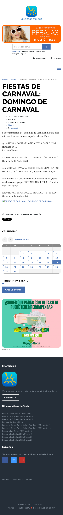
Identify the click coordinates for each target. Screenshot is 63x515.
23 (31, 267)
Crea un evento (13, 289)
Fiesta (13, 80)
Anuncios (17, 480)
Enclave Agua (40, 51)
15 (23, 262)
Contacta (9, 397)
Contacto (28, 480)
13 (6, 262)
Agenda (23, 54)
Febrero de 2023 (22, 239)
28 (15, 271)
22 (23, 267)
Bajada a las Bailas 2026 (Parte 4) (17, 434)
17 (40, 262)
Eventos (5, 80)
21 (15, 267)
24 (40, 267)
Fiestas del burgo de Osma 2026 (16, 413)
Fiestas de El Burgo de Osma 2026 (17, 416)
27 (6, 271)
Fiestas (32, 51)
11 (48, 258)
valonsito (15, 128)
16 (31, 262)
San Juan (25, 51)
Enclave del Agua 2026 (12, 422)
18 (48, 262)
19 (56, 262)
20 (6, 267)
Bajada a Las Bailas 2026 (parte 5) (17, 431)
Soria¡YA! (15, 54)
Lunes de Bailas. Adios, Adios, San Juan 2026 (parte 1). (26, 428)
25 (48, 267)
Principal (5, 480)
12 (56, 258)
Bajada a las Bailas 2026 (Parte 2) (17, 440)
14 (15, 262)
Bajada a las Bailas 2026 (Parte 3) (17, 437)
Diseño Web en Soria (44, 508)
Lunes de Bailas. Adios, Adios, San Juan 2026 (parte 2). (26, 425)
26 (56, 267)
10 (40, 258)
